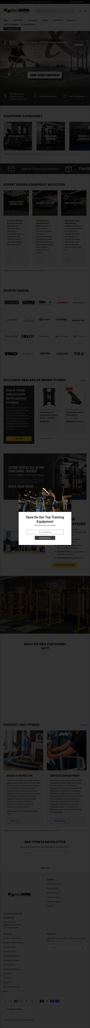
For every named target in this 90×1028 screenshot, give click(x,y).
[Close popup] (69, 485)
